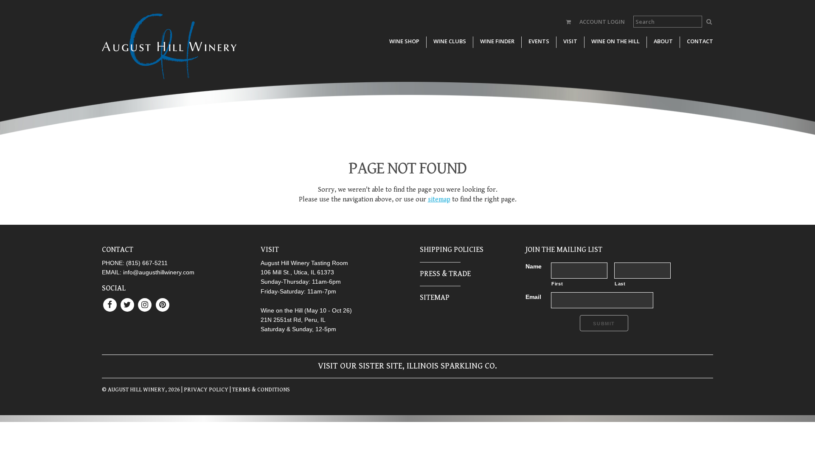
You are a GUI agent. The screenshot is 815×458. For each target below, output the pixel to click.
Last (620, 283)
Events (538, 41)
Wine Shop (404, 41)
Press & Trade (445, 273)
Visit (570, 41)
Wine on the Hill (615, 41)
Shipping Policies (451, 249)
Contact (700, 41)
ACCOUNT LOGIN (602, 21)
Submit (604, 323)
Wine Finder (497, 41)
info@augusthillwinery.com (158, 272)
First (557, 283)
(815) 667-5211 (147, 263)
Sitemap (435, 297)
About (663, 41)
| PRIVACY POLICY (204, 389)
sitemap (439, 199)
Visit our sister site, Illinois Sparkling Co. (407, 366)
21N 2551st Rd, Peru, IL (293, 319)
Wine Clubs (449, 41)
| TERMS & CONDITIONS (259, 389)
